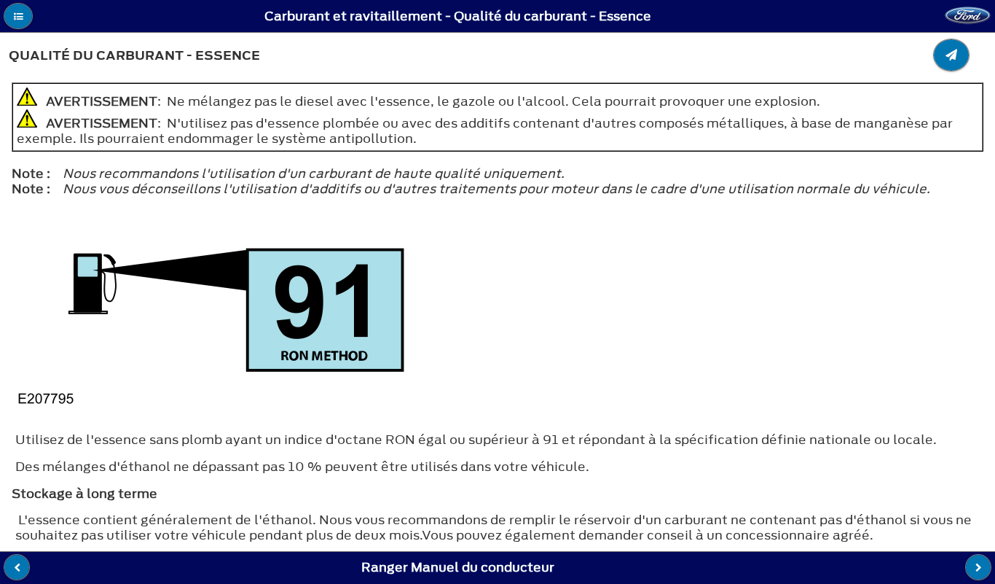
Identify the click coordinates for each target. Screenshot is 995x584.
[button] (18, 16)
